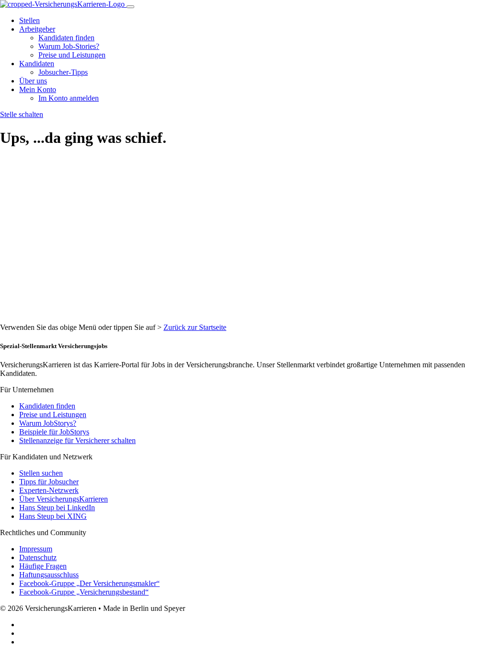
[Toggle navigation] (130, 6)
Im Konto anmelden (68, 98)
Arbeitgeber (37, 29)
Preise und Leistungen (71, 55)
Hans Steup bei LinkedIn (57, 507)
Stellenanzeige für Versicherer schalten (77, 440)
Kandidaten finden (66, 38)
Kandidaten (36, 63)
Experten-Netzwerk (49, 490)
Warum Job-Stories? (68, 46)
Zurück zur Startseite (195, 327)
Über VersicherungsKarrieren (63, 499)
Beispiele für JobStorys (54, 432)
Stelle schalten (21, 114)
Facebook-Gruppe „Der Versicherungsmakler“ (89, 583)
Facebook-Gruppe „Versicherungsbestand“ (84, 592)
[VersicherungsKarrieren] (63, 4)
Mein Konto (37, 89)
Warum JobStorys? (47, 423)
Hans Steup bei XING (53, 516)
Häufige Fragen (43, 566)
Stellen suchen (41, 473)
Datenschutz (38, 557)
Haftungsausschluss (49, 575)
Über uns (33, 81)
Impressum (35, 549)
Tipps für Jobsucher (49, 482)
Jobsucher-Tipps (63, 72)
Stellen (29, 20)
